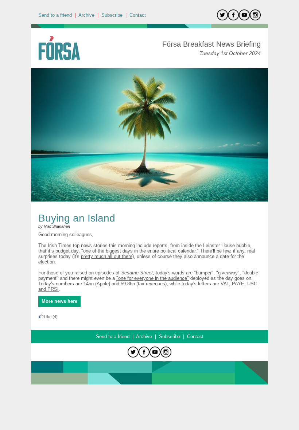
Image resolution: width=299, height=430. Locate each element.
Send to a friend (55, 15)
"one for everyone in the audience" (152, 278)
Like (47, 316)
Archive (86, 15)
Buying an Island (76, 218)
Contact (137, 15)
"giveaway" (228, 272)
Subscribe (112, 15)
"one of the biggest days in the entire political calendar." (140, 251)
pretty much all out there (106, 256)
